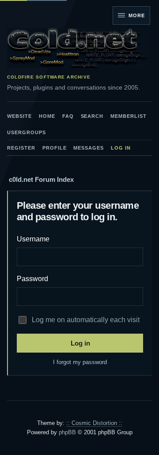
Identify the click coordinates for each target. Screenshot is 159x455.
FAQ (68, 116)
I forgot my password (80, 362)
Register (21, 147)
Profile (54, 147)
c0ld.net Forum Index (41, 179)
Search (92, 116)
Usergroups (26, 132)
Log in (121, 147)
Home (47, 116)
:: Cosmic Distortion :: (94, 423)
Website (19, 116)
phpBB (67, 432)
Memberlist (128, 116)
